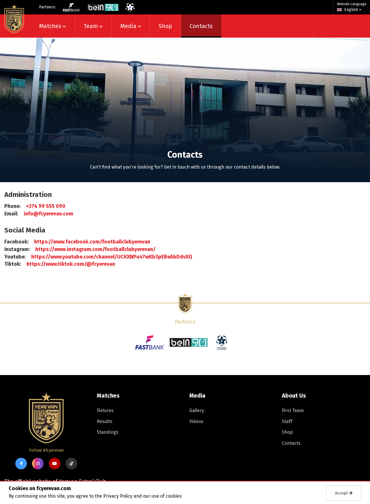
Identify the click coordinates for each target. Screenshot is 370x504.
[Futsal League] (130, 7)
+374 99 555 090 (45, 206)
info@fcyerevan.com (48, 214)
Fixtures (105, 410)
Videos (196, 421)
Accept (342, 493)
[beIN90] (103, 7)
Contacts (201, 26)
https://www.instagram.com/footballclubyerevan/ (95, 249)
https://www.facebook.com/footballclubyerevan (92, 242)
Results (104, 421)
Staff (287, 421)
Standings (108, 432)
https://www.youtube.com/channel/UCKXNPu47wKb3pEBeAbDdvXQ (111, 257)
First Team (293, 410)
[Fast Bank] (71, 7)
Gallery (196, 410)
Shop (165, 26)
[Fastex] (149, 342)
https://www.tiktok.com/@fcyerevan (71, 264)
